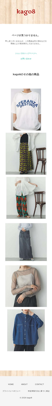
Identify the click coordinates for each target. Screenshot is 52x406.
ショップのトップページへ (26, 53)
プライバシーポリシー (11, 391)
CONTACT (39, 384)
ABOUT (24, 384)
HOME (11, 384)
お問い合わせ (26, 59)
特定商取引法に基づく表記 (39, 391)
